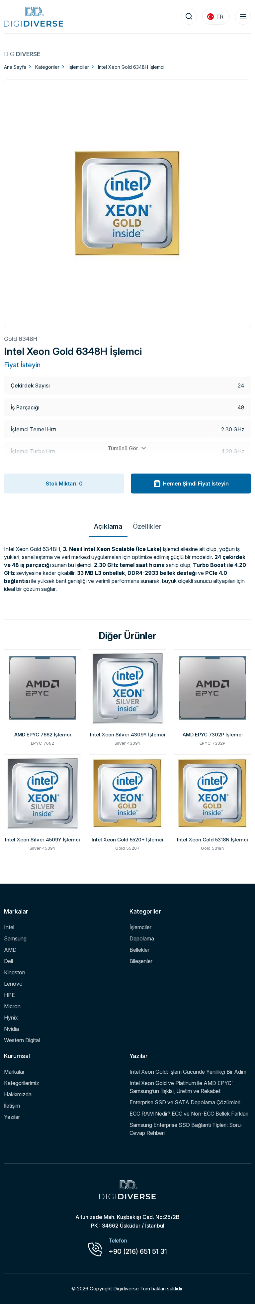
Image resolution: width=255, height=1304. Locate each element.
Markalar (14, 1071)
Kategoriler (47, 67)
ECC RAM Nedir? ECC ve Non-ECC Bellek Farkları (188, 1113)
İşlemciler (78, 67)
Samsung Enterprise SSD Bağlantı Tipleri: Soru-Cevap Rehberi (186, 1129)
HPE (9, 995)
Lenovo (13, 983)
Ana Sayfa (15, 67)
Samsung (15, 938)
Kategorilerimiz (21, 1083)
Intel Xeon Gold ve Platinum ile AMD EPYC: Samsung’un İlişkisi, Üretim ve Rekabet (181, 1087)
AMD (10, 949)
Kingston (14, 972)
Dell (8, 961)
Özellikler (147, 526)
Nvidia (11, 1029)
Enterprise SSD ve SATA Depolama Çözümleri (184, 1102)
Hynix (11, 1017)
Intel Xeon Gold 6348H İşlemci (131, 67)
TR (219, 16)
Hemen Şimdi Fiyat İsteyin (196, 483)
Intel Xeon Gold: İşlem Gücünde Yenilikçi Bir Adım (187, 1071)
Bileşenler (140, 961)
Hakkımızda (18, 1094)
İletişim (12, 1105)
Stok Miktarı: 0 (64, 483)
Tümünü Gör (123, 448)
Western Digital (22, 1040)
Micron (12, 1006)
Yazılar (12, 1117)
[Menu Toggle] (243, 17)
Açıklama (108, 526)
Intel (9, 927)
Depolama (141, 938)
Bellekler (139, 949)
